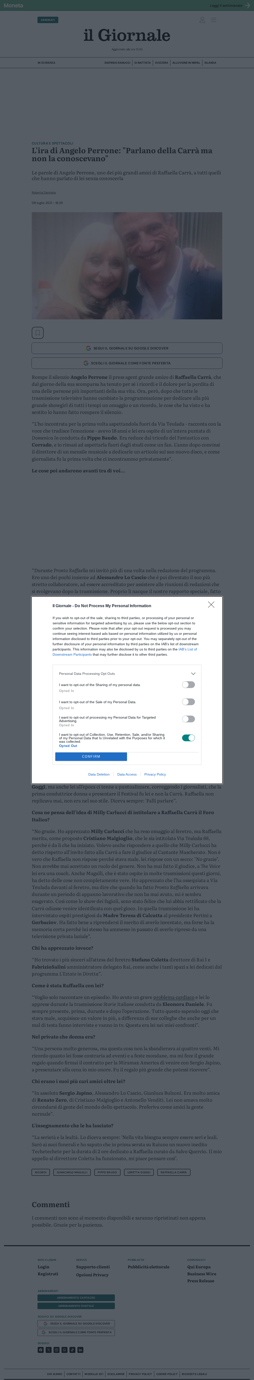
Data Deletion (99, 774)
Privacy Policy (155, 774)
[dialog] (127, 690)
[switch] (188, 684)
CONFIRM (91, 756)
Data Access (127, 774)
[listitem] (127, 673)
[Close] (213, 606)
